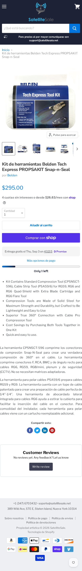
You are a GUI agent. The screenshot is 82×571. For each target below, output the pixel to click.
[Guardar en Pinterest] (52, 430)
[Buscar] (74, 28)
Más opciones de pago (41, 260)
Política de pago (37, 518)
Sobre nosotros (14, 518)
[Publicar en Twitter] (37, 430)
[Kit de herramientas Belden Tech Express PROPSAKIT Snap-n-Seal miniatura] (8, 148)
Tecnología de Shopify (41, 532)
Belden (12, 175)
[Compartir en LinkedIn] (45, 430)
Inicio (6, 50)
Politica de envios (62, 518)
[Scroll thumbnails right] (76, 149)
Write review (41, 466)
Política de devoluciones (41, 522)
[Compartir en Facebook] (30, 430)
